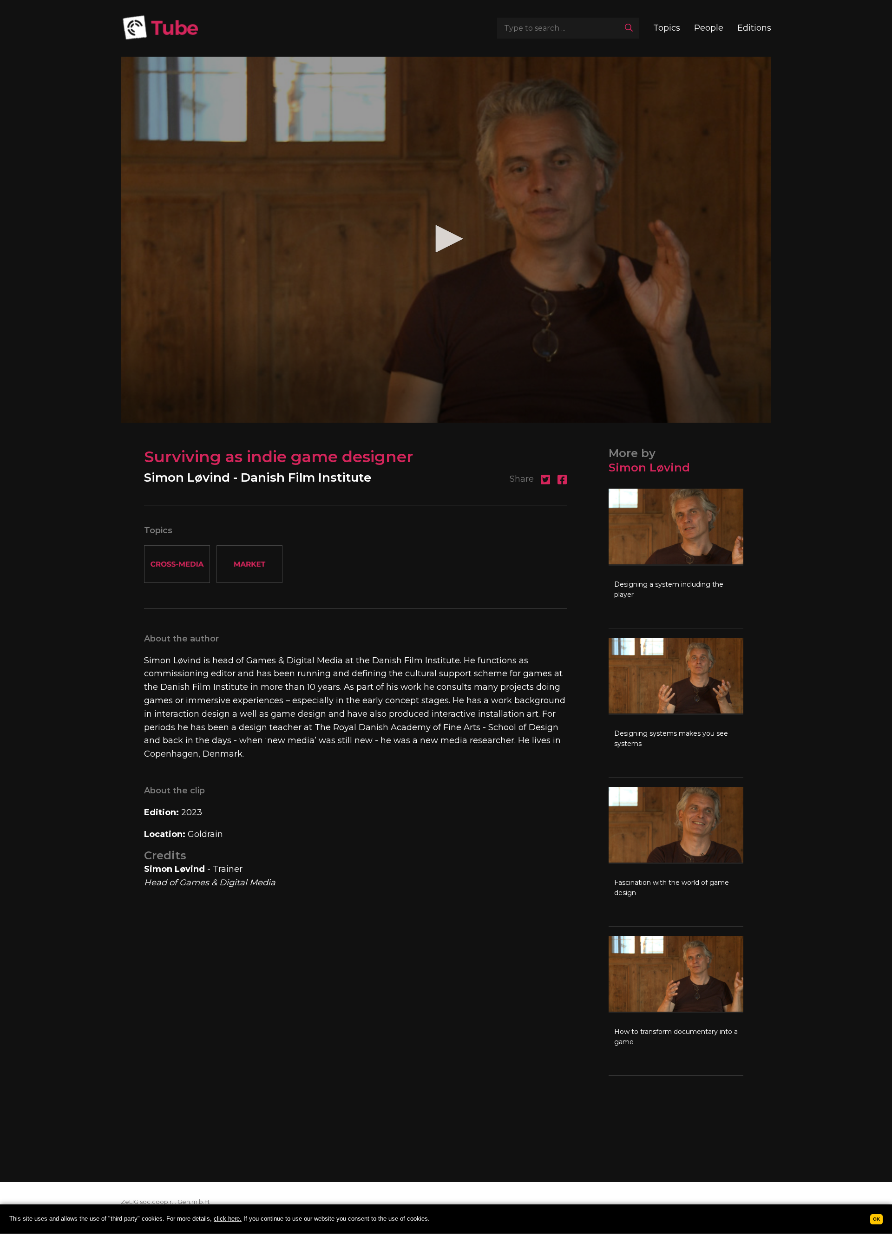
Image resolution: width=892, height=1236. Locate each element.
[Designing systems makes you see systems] (676, 707)
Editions (754, 28)
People (708, 28)
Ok (876, 1219)
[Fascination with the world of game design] (676, 856)
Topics (666, 28)
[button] (446, 238)
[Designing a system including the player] (676, 558)
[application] (446, 240)
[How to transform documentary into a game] (676, 1005)
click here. (228, 1218)
